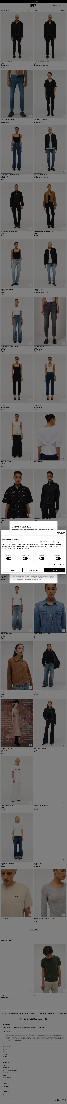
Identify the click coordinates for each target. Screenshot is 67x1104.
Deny (12, 570)
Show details (57, 565)
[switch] (25, 558)
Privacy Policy (38, 579)
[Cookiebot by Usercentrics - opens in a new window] (57, 533)
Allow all (54, 570)
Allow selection (33, 570)
